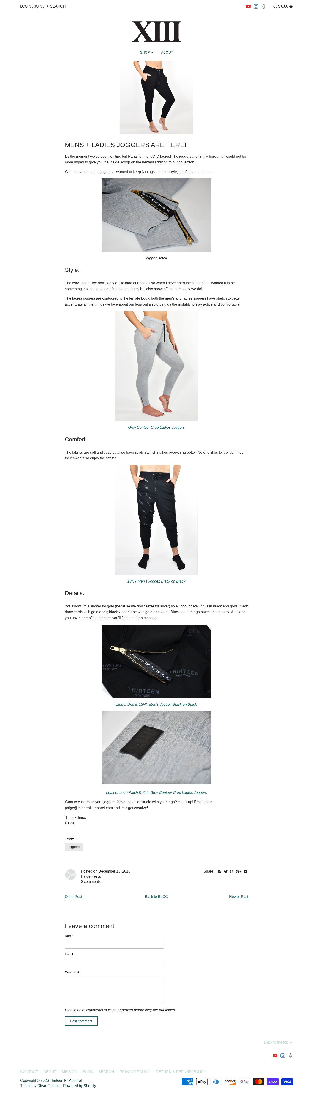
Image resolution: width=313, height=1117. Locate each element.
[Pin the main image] (231, 871)
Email (69, 954)
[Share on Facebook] (219, 871)
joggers (74, 847)
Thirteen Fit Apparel (66, 1080)
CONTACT (29, 1072)
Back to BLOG (156, 897)
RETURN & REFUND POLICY (181, 1072)
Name (69, 936)
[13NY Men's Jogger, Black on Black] (156, 661)
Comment (72, 972)
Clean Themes (49, 1086)
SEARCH (106, 1072)
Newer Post (238, 897)
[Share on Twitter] (226, 871)
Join (38, 6)
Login (25, 6)
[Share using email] (245, 871)
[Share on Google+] (238, 871)
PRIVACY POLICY (135, 1072)
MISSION (69, 1072)
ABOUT (50, 1072)
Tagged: (71, 838)
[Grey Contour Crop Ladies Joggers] (156, 366)
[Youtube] (248, 6)
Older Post (73, 897)
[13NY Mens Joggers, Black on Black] (156, 520)
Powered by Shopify (79, 1086)
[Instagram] (256, 6)
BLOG (88, 1072)
